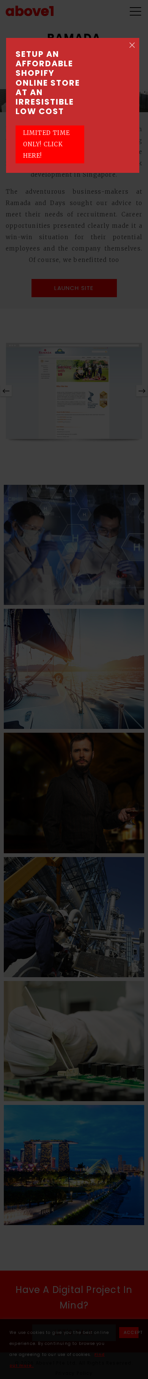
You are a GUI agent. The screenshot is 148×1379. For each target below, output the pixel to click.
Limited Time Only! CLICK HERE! (46, 144)
